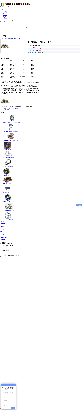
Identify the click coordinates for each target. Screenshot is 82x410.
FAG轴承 (18, 38)
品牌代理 (5, 17)
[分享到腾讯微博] (32, 52)
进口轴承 (2, 240)
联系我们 (2, 6)
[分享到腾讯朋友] (39, 52)
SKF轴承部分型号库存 (8, 201)
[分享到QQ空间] (30, 52)
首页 (6, 38)
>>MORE (6, 242)
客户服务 (5, 16)
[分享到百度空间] (34, 52)
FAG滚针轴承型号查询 (8, 166)
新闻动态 (5, 15)
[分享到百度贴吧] (35, 52)
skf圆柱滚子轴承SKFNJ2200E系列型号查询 (12, 122)
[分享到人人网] (42, 52)
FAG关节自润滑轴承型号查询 (13, 108)
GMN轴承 (3, 234)
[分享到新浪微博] (31, 52)
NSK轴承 (2, 226)
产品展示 (5, 13)
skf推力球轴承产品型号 (8, 219)
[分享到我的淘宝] (40, 52)
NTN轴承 (2, 231)
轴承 (14, 38)
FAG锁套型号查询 (10, 109)
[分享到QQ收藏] (38, 52)
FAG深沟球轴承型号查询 (8, 157)
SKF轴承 (2, 223)
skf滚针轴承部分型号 (7, 192)
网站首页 (5, 11)
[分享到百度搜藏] (36, 52)
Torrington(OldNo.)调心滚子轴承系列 (10, 140)
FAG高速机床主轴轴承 (8, 149)
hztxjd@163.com (36, 50)
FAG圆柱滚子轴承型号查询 (9, 210)
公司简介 (5, 12)
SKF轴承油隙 (6, 175)
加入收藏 (7, 6)
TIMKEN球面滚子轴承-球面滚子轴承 (11, 131)
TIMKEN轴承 (4, 237)
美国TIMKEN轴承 (7, 183)
